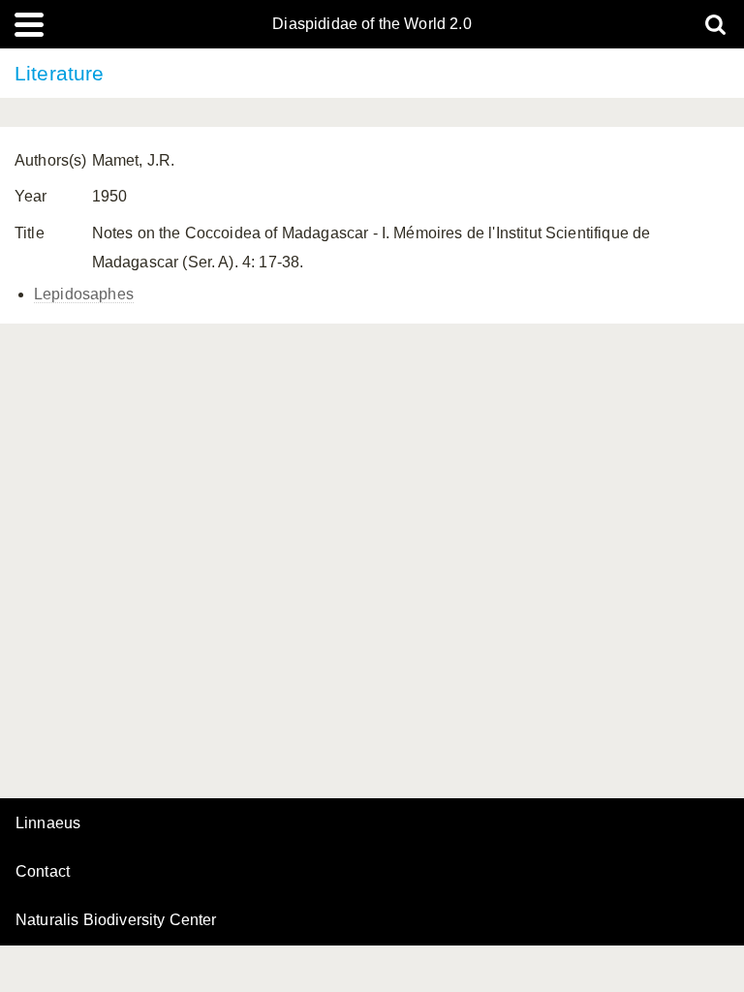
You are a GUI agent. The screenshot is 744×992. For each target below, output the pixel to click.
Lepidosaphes (84, 294)
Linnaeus (48, 823)
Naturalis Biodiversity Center (116, 920)
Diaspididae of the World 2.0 (371, 24)
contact (43, 871)
